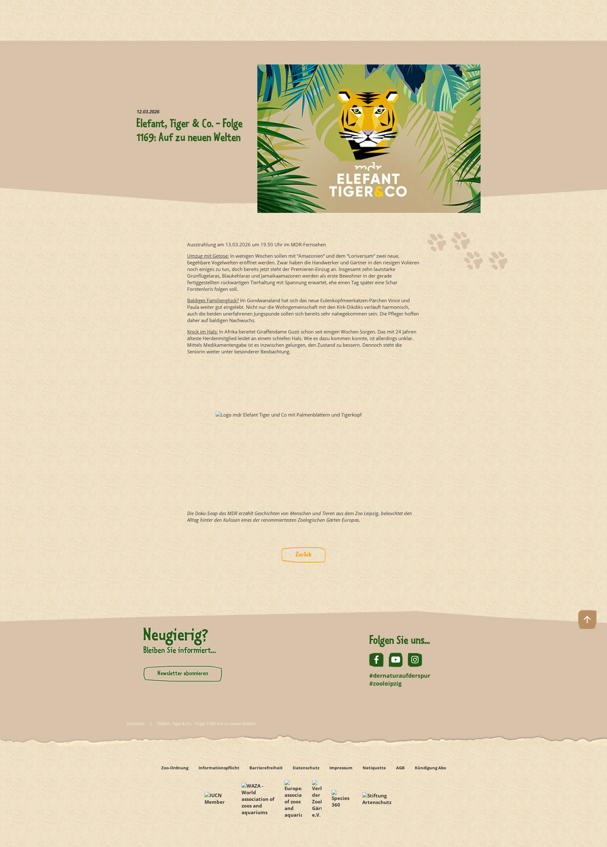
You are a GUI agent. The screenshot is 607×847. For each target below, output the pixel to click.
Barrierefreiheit (266, 768)
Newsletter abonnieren (182, 673)
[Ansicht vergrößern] (303, 432)
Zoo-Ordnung (174, 768)
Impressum (341, 768)
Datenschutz (306, 768)
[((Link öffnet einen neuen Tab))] (217, 799)
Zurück (303, 554)
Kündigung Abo (430, 768)
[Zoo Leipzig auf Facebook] (376, 660)
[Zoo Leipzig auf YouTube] (396, 660)
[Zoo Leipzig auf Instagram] (415, 660)
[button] (587, 827)
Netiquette (374, 768)
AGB (400, 768)
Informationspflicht (219, 768)
